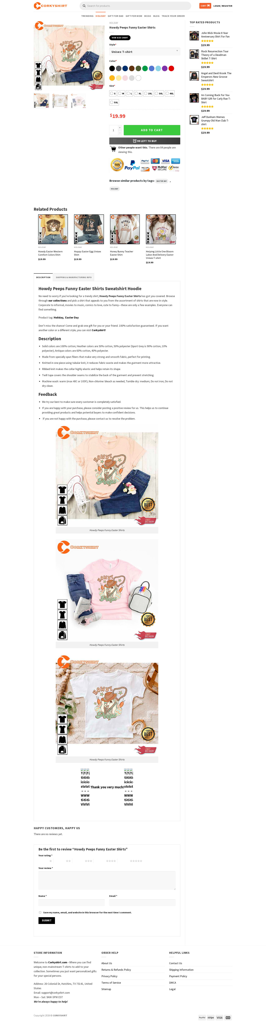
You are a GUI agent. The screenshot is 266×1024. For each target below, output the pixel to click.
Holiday (100, 15)
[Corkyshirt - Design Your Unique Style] (50, 6)
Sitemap (106, 989)
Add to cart (152, 130)
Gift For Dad (115, 15)
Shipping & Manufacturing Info (74, 277)
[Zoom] (38, 87)
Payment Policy (178, 976)
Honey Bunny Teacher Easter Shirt (121, 253)
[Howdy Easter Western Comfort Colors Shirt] (53, 229)
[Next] (99, 55)
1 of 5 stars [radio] (43, 861)
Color (113, 60)
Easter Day (162, 181)
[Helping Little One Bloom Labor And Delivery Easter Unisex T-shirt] (160, 229)
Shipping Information (181, 969)
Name (42, 895)
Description (43, 277)
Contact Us (175, 963)
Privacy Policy (109, 976)
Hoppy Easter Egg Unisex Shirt (87, 253)
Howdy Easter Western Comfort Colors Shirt (50, 253)
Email (113, 895)
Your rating (45, 855)
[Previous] (39, 55)
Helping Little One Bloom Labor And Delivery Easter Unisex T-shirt (159, 254)
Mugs (147, 15)
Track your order (173, 15)
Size (112, 85)
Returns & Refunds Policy (116, 969)
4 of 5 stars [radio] (100, 861)
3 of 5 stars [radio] (78, 861)
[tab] (43, 277)
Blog (156, 15)
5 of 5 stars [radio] (123, 861)
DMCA (172, 982)
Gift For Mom (134, 15)
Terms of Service (111, 982)
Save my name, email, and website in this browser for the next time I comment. (87, 912)
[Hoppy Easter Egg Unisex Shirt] (89, 229)
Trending (87, 15)
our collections (57, 300)
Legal (172, 989)
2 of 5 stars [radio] (59, 861)
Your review (45, 868)
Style (112, 44)
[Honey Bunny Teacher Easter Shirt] (125, 229)
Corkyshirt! (99, 330)
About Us (106, 963)
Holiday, (59, 317)
